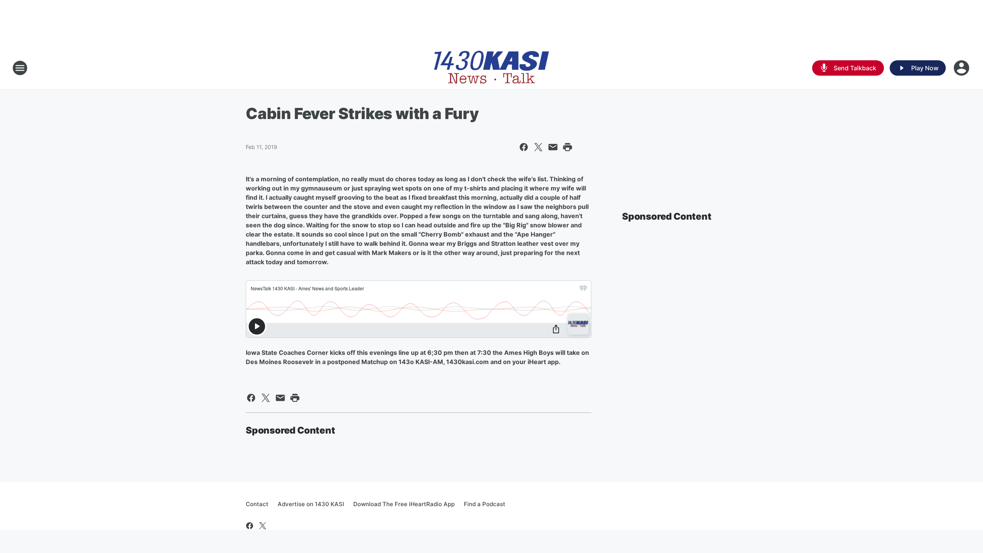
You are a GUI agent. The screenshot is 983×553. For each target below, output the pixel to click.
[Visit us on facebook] (249, 525)
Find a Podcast (484, 504)
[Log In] (962, 68)
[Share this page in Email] (553, 147)
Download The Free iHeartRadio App (404, 504)
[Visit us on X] (262, 525)
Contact (257, 504)
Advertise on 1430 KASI (311, 504)
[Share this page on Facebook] (523, 147)
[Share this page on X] (538, 147)
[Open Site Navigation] (20, 68)
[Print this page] (567, 147)
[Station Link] (491, 68)
